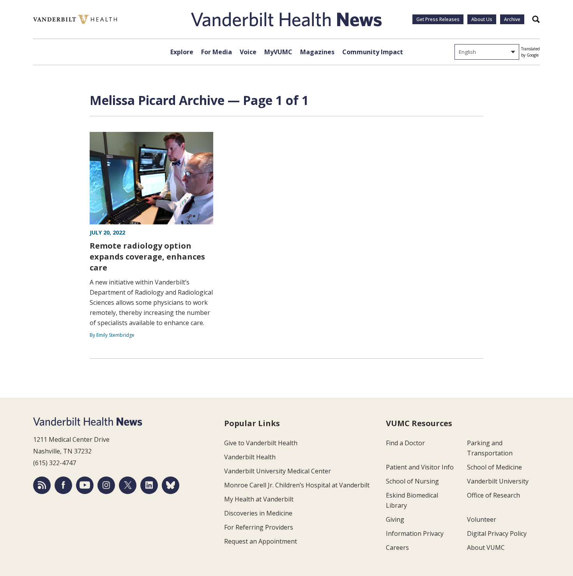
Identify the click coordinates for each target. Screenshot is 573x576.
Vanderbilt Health (250, 457)
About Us (481, 19)
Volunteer (481, 519)
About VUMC (486, 547)
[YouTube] (85, 485)
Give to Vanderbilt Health (260, 443)
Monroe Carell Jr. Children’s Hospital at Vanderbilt (297, 485)
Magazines (317, 52)
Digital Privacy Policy (497, 533)
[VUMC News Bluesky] (170, 485)
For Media (216, 52)
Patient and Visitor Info (420, 467)
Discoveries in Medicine (258, 513)
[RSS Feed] (42, 485)
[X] (127, 485)
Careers (397, 547)
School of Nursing (412, 481)
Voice (248, 52)
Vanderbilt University (498, 481)
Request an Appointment (260, 541)
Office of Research (493, 495)
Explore (181, 52)
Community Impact (372, 52)
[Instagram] (106, 485)
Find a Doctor (405, 443)
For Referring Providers (258, 527)
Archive (512, 19)
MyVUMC (278, 52)
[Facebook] (63, 485)
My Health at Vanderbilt (259, 499)
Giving (395, 519)
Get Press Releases (438, 19)
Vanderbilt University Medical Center (277, 471)
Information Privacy (415, 533)
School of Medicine (494, 467)
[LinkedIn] (149, 485)
